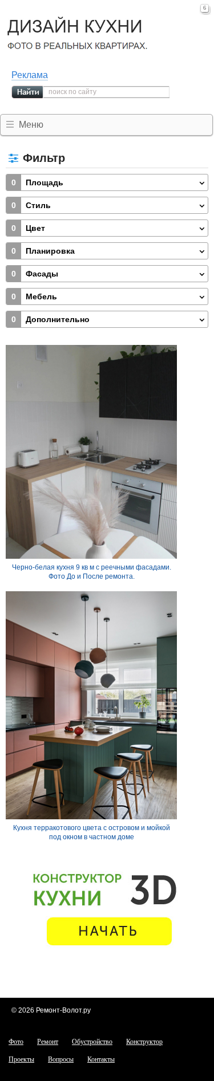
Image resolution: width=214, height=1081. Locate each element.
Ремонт (47, 1042)
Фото (16, 1042)
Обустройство (92, 1042)
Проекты (21, 1059)
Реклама (29, 75)
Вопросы (61, 1059)
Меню (31, 124)
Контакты (101, 1059)
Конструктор (144, 1042)
